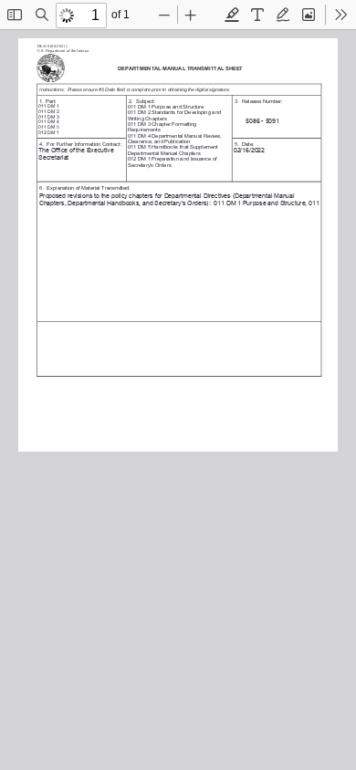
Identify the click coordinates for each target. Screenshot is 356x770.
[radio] (232, 14)
